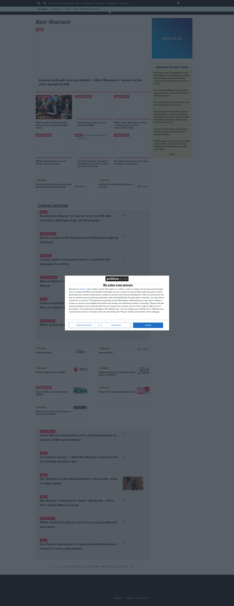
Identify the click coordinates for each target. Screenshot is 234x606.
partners (83, 289)
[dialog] (117, 303)
